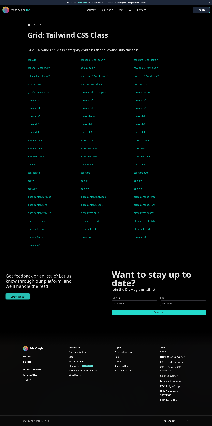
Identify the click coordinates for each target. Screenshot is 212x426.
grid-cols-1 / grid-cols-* (146, 76)
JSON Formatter (168, 400)
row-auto (86, 237)
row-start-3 (140, 100)
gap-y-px (138, 188)
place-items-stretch (144, 221)
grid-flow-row (35, 84)
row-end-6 (86, 132)
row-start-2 (87, 100)
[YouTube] (29, 362)
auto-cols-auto (35, 140)
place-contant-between (93, 196)
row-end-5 (33, 132)
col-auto (32, 59)
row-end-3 (86, 124)
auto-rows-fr (141, 148)
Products (89, 10)
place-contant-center (145, 196)
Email (163, 297)
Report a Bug (121, 366)
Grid (40, 24)
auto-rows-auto (89, 148)
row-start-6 (140, 108)
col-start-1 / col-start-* (146, 59)
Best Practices (76, 361)
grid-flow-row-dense (92, 84)
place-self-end (88, 229)
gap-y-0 (85, 188)
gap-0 (31, 180)
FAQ (130, 10)
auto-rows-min (89, 156)
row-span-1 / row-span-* (94, 92)
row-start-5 (87, 108)
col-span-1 (139, 164)
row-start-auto (142, 92)
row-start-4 (34, 108)
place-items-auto (90, 213)
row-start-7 (34, 116)
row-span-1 (140, 237)
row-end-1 (139, 116)
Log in (201, 10)
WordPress (75, 375)
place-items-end (36, 221)
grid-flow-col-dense (38, 92)
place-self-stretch (37, 237)
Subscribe (159, 312)
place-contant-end (37, 204)
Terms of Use (30, 375)
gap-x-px (32, 188)
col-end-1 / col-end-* (39, 67)
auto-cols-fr (87, 140)
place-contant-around (39, 196)
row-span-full (35, 245)
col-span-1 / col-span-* (93, 59)
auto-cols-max (141, 140)
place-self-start (142, 229)
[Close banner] (209, 3)
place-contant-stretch (39, 213)
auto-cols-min (35, 148)
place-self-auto (36, 229)
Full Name (117, 297)
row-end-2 (33, 124)
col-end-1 (33, 164)
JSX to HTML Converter (172, 362)
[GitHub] (24, 362)
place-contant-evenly (92, 204)
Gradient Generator (171, 381)
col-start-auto (141, 172)
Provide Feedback (124, 352)
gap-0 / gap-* (88, 67)
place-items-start (90, 221)
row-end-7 (139, 132)
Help (116, 356)
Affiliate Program (123, 370)
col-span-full (34, 172)
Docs (120, 10)
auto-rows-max (36, 156)
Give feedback (17, 296)
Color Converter (169, 375)
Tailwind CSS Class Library (83, 370)
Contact (141, 10)
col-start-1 (86, 172)
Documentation (77, 352)
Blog (71, 356)
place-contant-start (144, 204)
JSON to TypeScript (170, 386)
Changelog (74, 366)
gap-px (84, 180)
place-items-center (144, 213)
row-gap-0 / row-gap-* (146, 67)
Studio (163, 351)
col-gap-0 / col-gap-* (39, 76)
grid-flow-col (141, 84)
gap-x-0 (138, 180)
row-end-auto (88, 116)
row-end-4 (139, 124)
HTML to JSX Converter (172, 356)
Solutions (106, 10)
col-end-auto (87, 164)
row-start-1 (34, 100)
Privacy (27, 379)
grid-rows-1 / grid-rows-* (94, 76)
